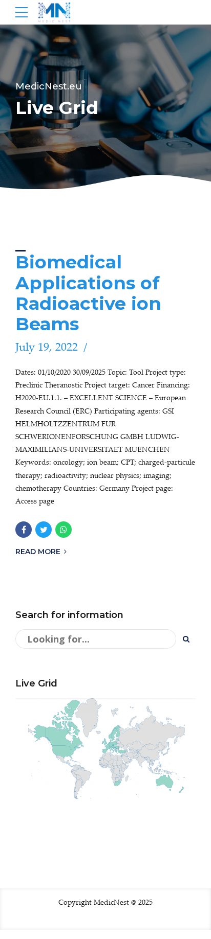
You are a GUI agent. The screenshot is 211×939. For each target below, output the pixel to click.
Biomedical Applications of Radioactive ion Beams (88, 293)
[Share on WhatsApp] (63, 529)
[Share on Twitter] (43, 529)
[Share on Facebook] (23, 529)
